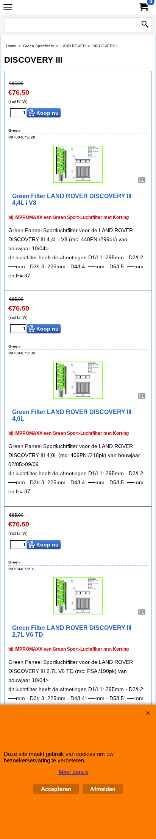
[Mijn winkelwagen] (143, 7)
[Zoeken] (145, 25)
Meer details (73, 772)
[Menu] (7, 8)
